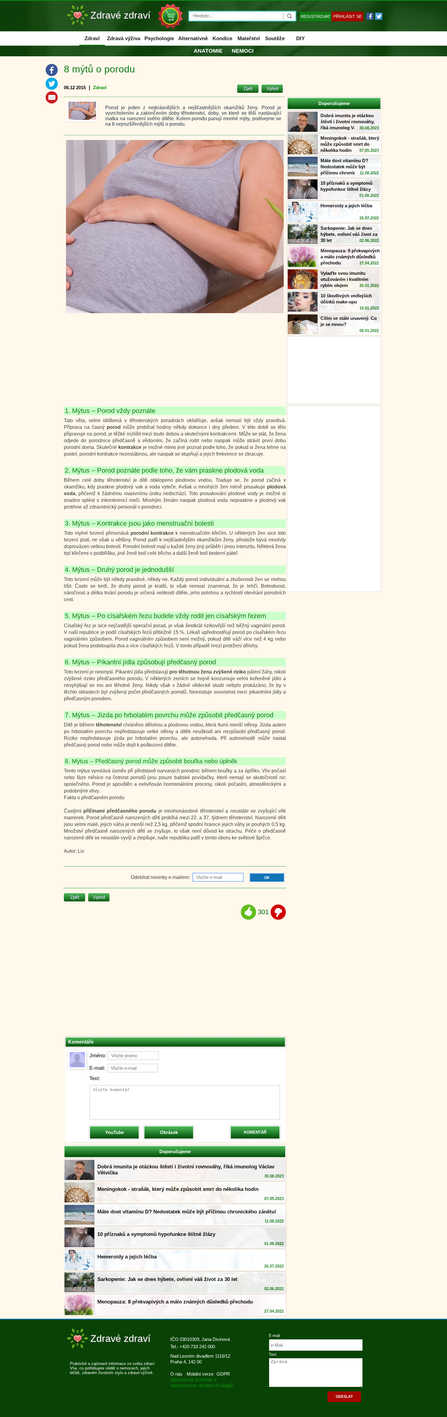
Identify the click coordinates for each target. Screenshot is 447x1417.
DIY (300, 38)
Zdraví (92, 38)
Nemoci (243, 51)
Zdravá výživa (123, 38)
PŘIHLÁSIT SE (347, 16)
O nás (176, 1374)
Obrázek (169, 1132)
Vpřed (272, 88)
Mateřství (248, 38)
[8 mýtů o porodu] (82, 110)
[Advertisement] (334, 498)
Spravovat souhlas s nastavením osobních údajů (201, 1382)
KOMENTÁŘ (255, 1132)
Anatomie (208, 51)
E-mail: (97, 1068)
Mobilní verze (200, 1374)
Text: (94, 1078)
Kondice (222, 38)
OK (267, 878)
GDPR (223, 1374)
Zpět (248, 88)
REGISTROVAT (316, 16)
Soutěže (275, 38)
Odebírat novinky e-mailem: (161, 877)
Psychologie (159, 38)
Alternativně (193, 38)
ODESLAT (344, 1396)
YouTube (114, 1132)
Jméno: (97, 1055)
